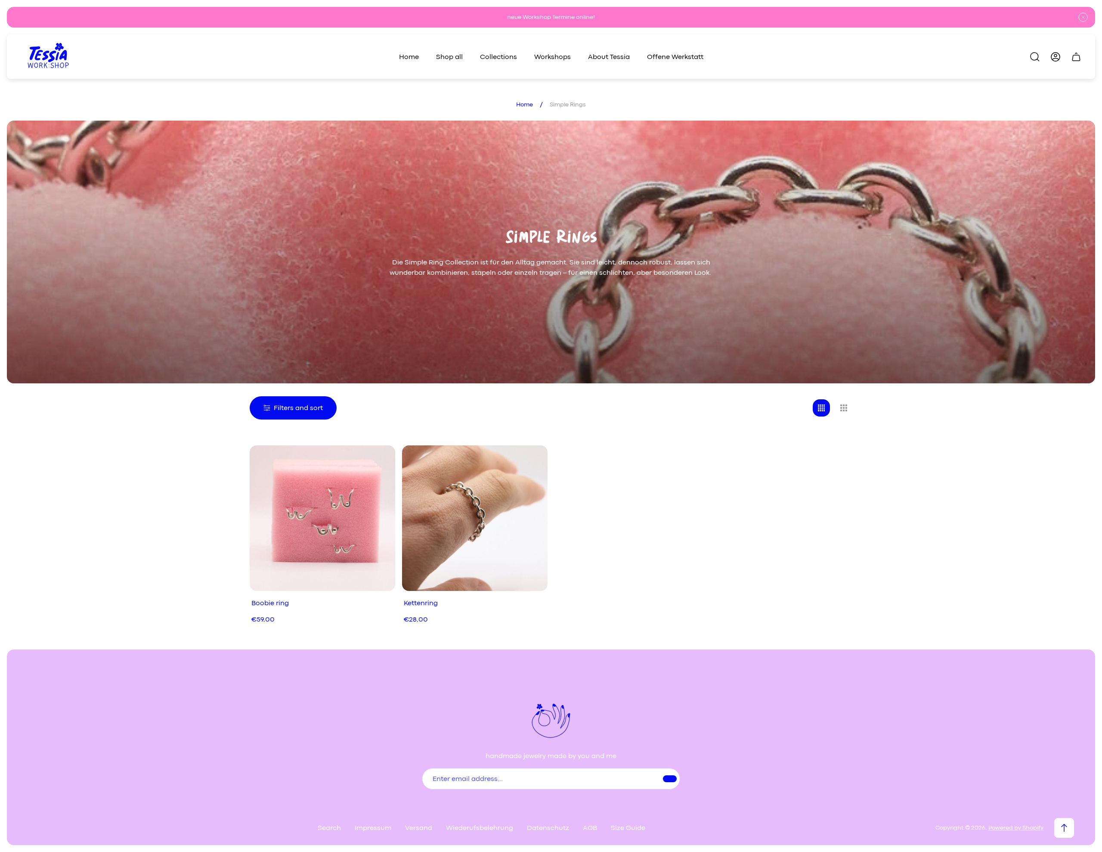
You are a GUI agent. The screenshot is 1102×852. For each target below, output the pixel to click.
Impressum (373, 828)
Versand (418, 828)
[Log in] (1055, 56)
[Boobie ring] (322, 518)
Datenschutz (548, 828)
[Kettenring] (475, 518)
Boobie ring (270, 603)
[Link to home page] (551, 720)
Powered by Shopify (1015, 827)
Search (329, 828)
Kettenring (421, 603)
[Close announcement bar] (1083, 17)
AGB (590, 828)
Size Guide (628, 828)
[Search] (1034, 56)
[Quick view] (378, 462)
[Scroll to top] (1064, 828)
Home (524, 104)
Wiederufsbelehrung (479, 828)
